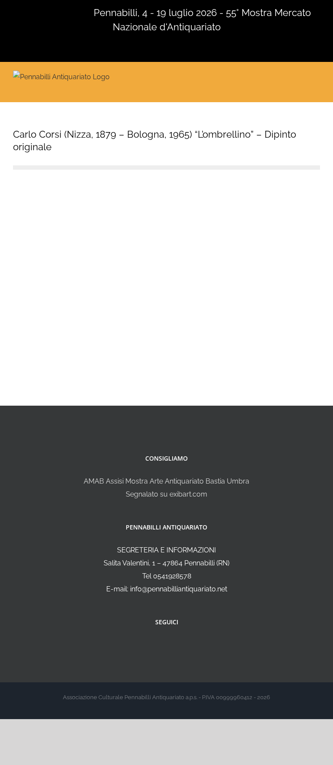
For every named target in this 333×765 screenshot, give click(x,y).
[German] (52, 11)
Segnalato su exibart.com (166, 494)
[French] (41, 11)
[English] (29, 11)
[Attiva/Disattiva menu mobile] (316, 76)
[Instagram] (172, 645)
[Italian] (18, 11)
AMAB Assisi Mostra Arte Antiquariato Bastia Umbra (166, 481)
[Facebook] (160, 645)
